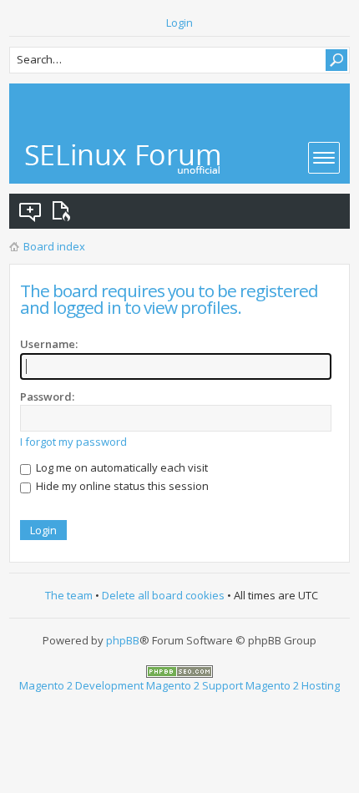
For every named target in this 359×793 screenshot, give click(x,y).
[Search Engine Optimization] (179, 670)
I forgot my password (73, 441)
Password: (47, 396)
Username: (49, 343)
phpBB (122, 640)
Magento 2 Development (81, 685)
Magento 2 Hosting (292, 685)
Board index (54, 246)
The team (69, 595)
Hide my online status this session (121, 485)
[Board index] (123, 159)
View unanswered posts (31, 211)
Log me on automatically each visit (120, 467)
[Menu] (324, 158)
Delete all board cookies (163, 595)
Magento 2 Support (194, 685)
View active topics (64, 211)
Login (179, 22)
